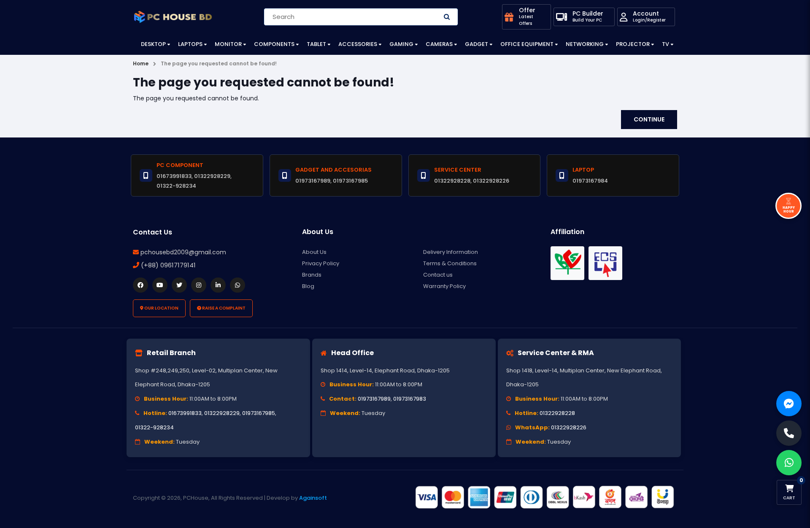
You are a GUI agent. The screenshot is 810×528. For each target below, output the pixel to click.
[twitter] (179, 285)
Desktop (153, 44)
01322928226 (568, 427)
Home (140, 63)
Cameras (439, 44)
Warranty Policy (444, 286)
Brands (311, 275)
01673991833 (185, 413)
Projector (633, 44)
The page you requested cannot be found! (219, 63)
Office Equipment (527, 44)
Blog (308, 286)
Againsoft (313, 498)
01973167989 (374, 399)
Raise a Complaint (223, 308)
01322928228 (557, 413)
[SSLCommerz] (544, 497)
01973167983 (409, 399)
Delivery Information (450, 252)
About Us (314, 252)
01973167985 (258, 413)
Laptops (190, 44)
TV (665, 44)
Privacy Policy (320, 263)
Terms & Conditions (450, 263)
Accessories (357, 44)
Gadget (476, 44)
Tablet (316, 44)
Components (274, 44)
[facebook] (140, 285)
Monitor (228, 44)
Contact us (438, 275)
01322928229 (222, 413)
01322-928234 (154, 427)
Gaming (401, 44)
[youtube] (159, 285)
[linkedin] (218, 285)
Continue (649, 119)
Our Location (160, 308)
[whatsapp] (237, 285)
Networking (585, 44)
